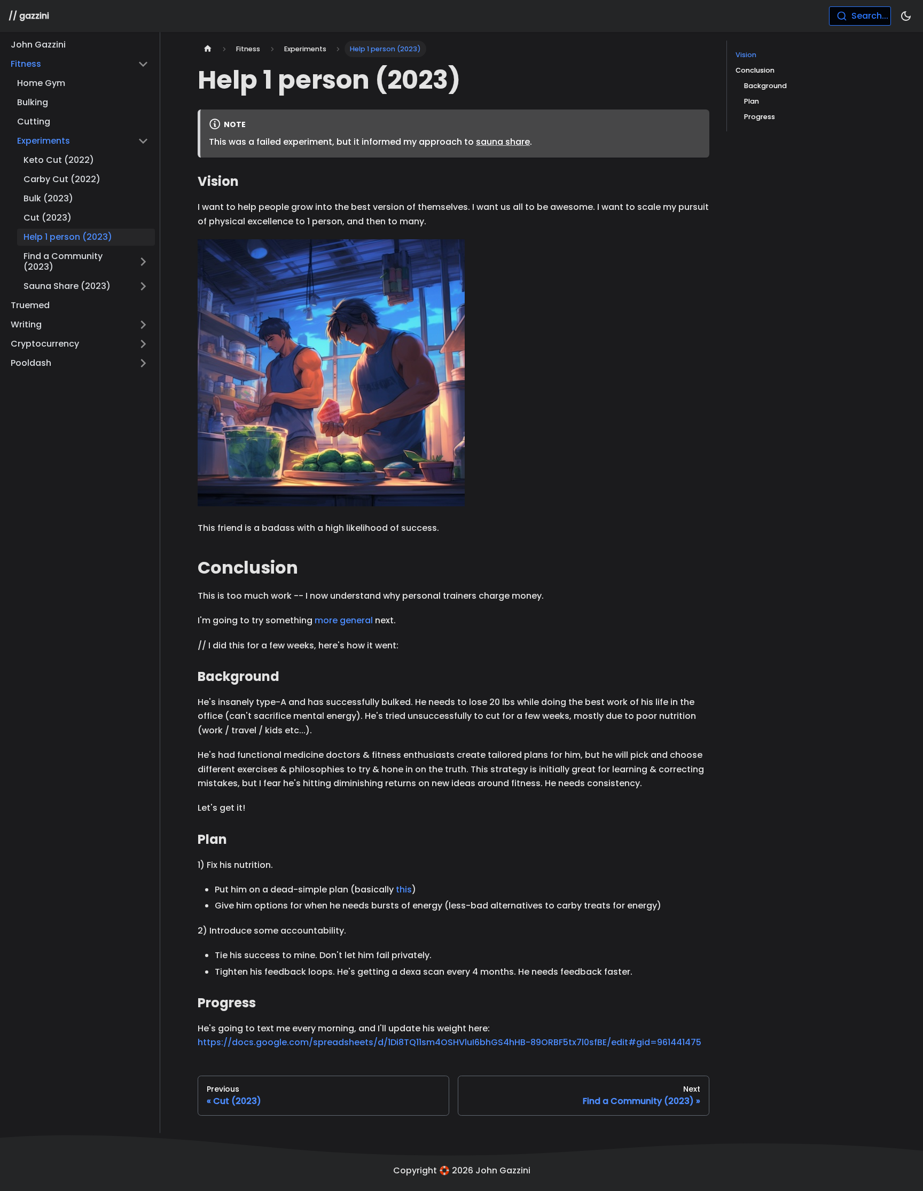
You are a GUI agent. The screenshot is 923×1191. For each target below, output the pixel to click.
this (404, 889)
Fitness (26, 64)
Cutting (33, 121)
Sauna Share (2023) (67, 286)
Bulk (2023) (48, 198)
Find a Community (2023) (63, 261)
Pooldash (31, 363)
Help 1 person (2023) (68, 237)
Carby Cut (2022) (62, 179)
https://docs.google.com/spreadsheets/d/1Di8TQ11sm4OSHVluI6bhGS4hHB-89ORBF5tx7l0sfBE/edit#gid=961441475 (449, 1042)
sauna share (503, 142)
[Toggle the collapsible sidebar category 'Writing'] (143, 324)
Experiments (43, 141)
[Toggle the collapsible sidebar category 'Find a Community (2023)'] (143, 262)
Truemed (30, 305)
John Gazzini (38, 44)
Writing (26, 324)
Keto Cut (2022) (59, 160)
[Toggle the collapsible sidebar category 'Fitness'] (143, 64)
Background (765, 85)
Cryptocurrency (45, 344)
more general (344, 620)
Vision (746, 54)
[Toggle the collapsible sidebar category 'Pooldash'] (143, 363)
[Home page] (208, 49)
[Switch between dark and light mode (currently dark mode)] (905, 16)
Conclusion (755, 70)
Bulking (32, 102)
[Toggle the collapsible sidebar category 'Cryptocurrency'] (143, 343)
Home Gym (41, 83)
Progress (759, 116)
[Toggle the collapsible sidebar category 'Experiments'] (143, 141)
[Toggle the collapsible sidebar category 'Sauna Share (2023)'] (143, 286)
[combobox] (860, 16)
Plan (751, 101)
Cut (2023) (48, 217)
